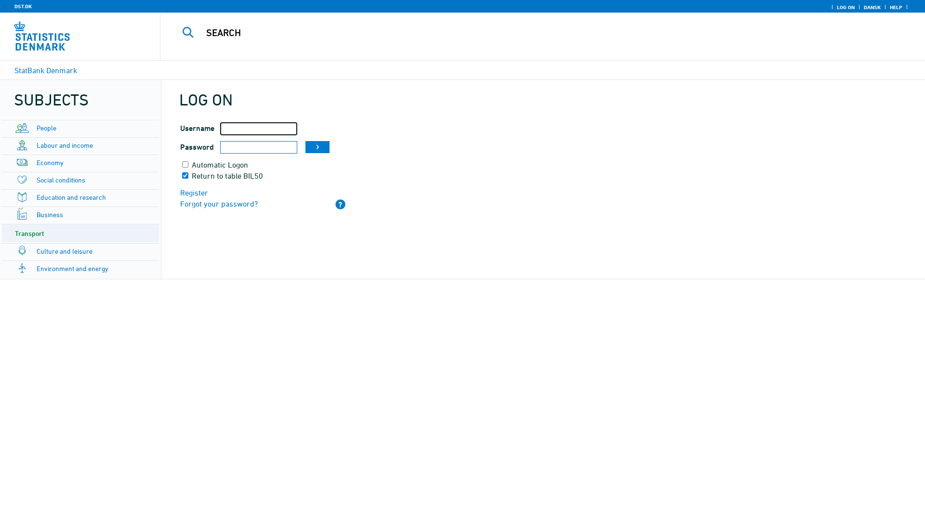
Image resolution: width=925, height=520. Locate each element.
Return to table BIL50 (227, 175)
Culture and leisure (64, 251)
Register (194, 192)
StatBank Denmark (45, 70)
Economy (50, 162)
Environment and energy (72, 268)
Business (50, 214)
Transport (29, 233)
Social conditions (61, 180)
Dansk (872, 7)
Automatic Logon (220, 164)
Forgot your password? (219, 203)
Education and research (71, 197)
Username (197, 128)
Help (896, 7)
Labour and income (65, 145)
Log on (846, 7)
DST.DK (23, 6)
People (46, 128)
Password (197, 147)
